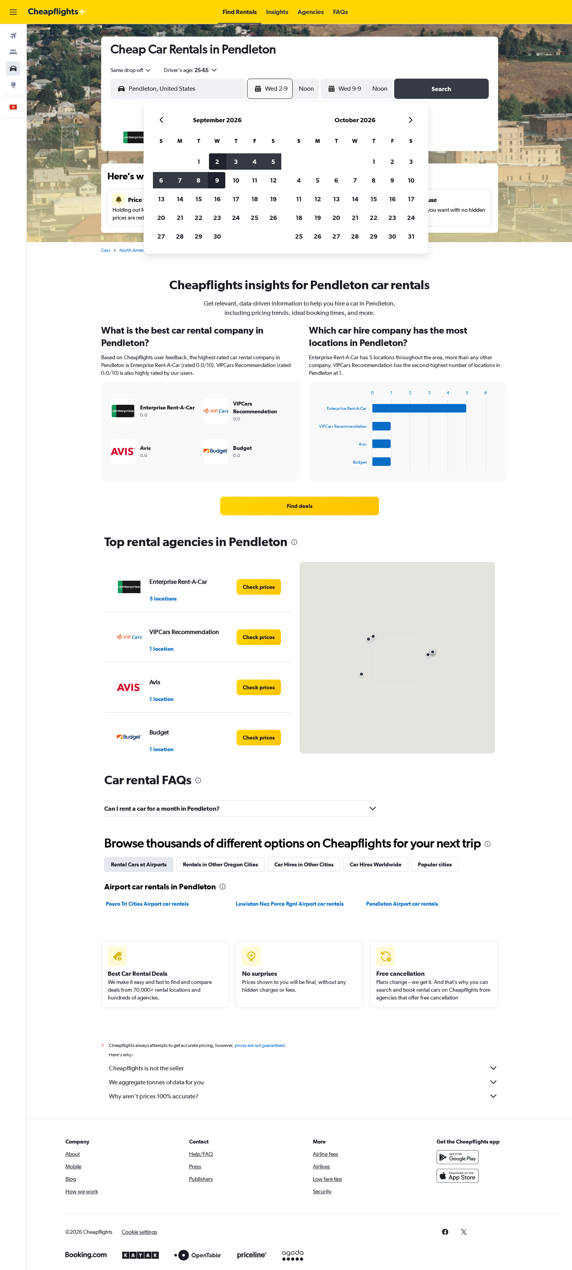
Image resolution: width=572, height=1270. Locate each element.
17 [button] (236, 198)
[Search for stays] (13, 52)
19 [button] (273, 198)
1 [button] (198, 161)
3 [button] (236, 161)
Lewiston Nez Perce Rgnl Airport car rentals (290, 904)
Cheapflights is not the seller (146, 1068)
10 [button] (236, 180)
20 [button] (161, 217)
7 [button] (180, 180)
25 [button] (254, 217)
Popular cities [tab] (435, 864)
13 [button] (161, 198)
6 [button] (161, 180)
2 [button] (217, 161)
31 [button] (411, 236)
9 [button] (217, 180)
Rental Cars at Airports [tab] (139, 864)
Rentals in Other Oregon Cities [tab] (220, 864)
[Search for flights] (13, 36)
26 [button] (273, 217)
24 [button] (236, 217)
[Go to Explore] (13, 85)
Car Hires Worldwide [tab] (376, 864)
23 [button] (217, 217)
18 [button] (254, 198)
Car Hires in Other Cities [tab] (303, 864)
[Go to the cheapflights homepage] (57, 12)
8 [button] (198, 180)
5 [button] (273, 161)
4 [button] (254, 161)
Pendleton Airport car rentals (402, 904)
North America (134, 250)
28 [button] (180, 236)
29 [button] (198, 236)
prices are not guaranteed (259, 1045)
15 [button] (198, 198)
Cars (105, 250)
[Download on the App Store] (458, 1176)
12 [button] (273, 180)
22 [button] (198, 217)
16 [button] (217, 198)
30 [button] (217, 236)
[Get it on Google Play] (458, 1157)
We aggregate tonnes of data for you (156, 1082)
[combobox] (131, 70)
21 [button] (180, 217)
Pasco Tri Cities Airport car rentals (147, 904)
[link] (299, 506)
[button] (13, 12)
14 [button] (180, 198)
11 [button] (254, 180)
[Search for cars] (13, 68)
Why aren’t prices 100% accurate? (153, 1096)
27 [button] (161, 236)
